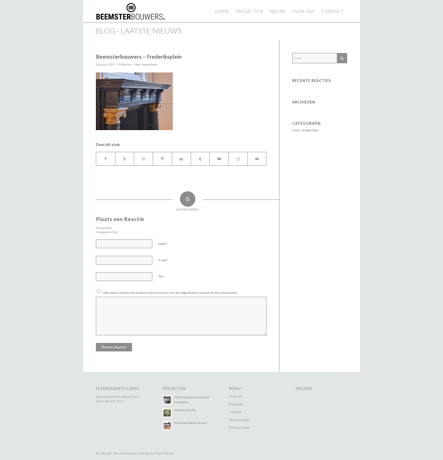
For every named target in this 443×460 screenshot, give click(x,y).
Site (161, 276)
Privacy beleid (239, 427)
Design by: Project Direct (157, 453)
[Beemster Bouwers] (130, 11)
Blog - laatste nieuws (138, 30)
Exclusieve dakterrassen (190, 422)
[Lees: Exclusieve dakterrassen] (167, 425)
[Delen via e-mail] (257, 158)
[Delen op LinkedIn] (181, 158)
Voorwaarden (239, 420)
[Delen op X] (124, 158)
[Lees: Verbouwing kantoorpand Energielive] (167, 400)
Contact (235, 412)
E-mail (163, 260)
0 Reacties (125, 64)
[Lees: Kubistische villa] (167, 412)
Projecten (236, 404)
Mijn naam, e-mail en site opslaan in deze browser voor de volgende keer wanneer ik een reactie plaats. (170, 292)
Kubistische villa (185, 410)
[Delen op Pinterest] (162, 158)
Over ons (236, 396)
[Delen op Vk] (219, 158)
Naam (163, 244)
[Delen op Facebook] (105, 158)
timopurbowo (149, 64)
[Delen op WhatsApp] (143, 158)
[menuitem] (222, 11)
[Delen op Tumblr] (200, 158)
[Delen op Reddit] (238, 158)
